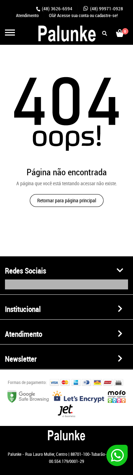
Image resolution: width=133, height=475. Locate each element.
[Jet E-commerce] (66, 415)
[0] (120, 36)
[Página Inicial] (51, 41)
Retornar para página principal (66, 200)
